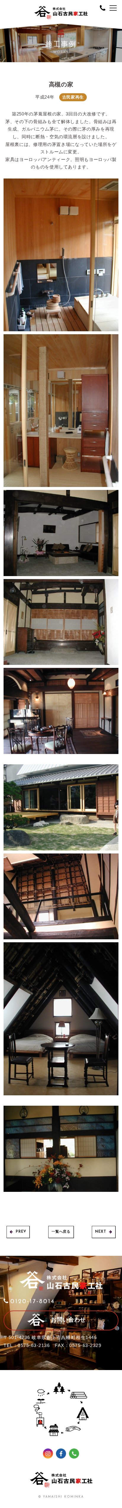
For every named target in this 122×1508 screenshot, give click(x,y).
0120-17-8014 (32, 1302)
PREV (21, 1232)
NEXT (100, 1232)
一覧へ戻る (61, 1232)
